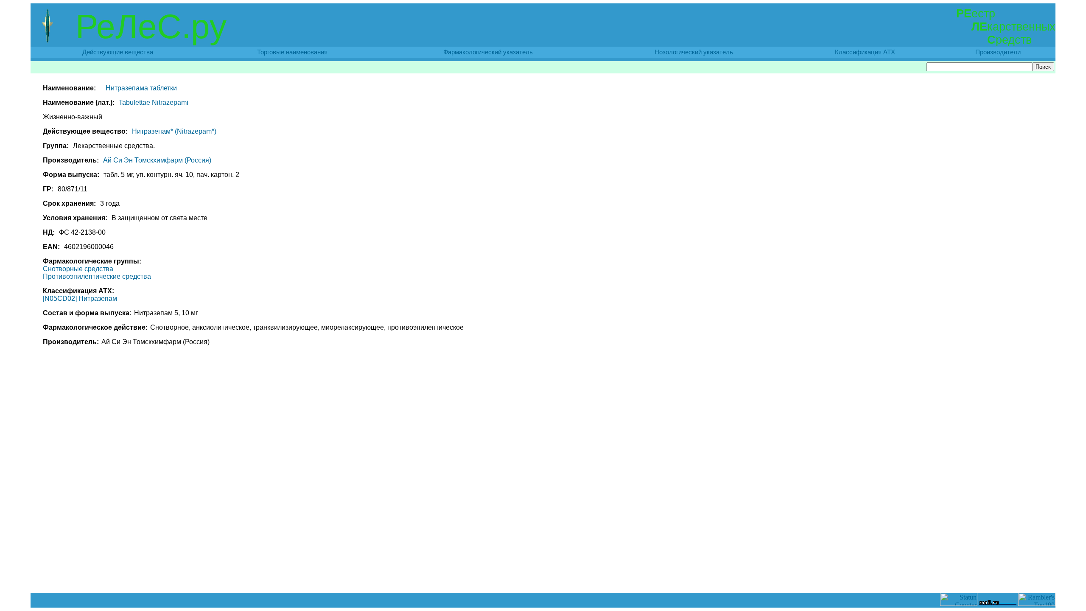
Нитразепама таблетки (141, 88)
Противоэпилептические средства (97, 276)
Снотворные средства (78, 268)
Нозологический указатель (694, 52)
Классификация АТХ (865, 52)
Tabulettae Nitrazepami (153, 102)
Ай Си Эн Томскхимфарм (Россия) (157, 160)
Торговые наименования (292, 52)
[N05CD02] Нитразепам (80, 298)
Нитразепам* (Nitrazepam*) (174, 131)
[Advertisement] (543, 574)
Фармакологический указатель (488, 52)
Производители (998, 52)
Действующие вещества (117, 52)
